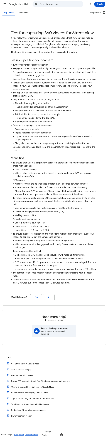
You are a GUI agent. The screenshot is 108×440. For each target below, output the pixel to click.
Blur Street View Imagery (21, 416)
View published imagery (21, 369)
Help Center (9, 12)
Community (23, 12)
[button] (5, 4)
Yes (36, 297)
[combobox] (61, 4)
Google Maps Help (19, 4)
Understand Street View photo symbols (28, 410)
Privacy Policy (19, 435)
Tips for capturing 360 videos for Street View (32, 398)
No (49, 297)
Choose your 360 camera (22, 375)
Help (9, 357)
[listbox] (49, 435)
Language (47, 431)
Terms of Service (31, 435)
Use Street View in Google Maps (25, 364)
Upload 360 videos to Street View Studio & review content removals (40, 381)
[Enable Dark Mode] (61, 435)
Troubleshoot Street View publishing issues (30, 404)
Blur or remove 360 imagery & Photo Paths (29, 393)
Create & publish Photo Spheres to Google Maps (32, 387)
